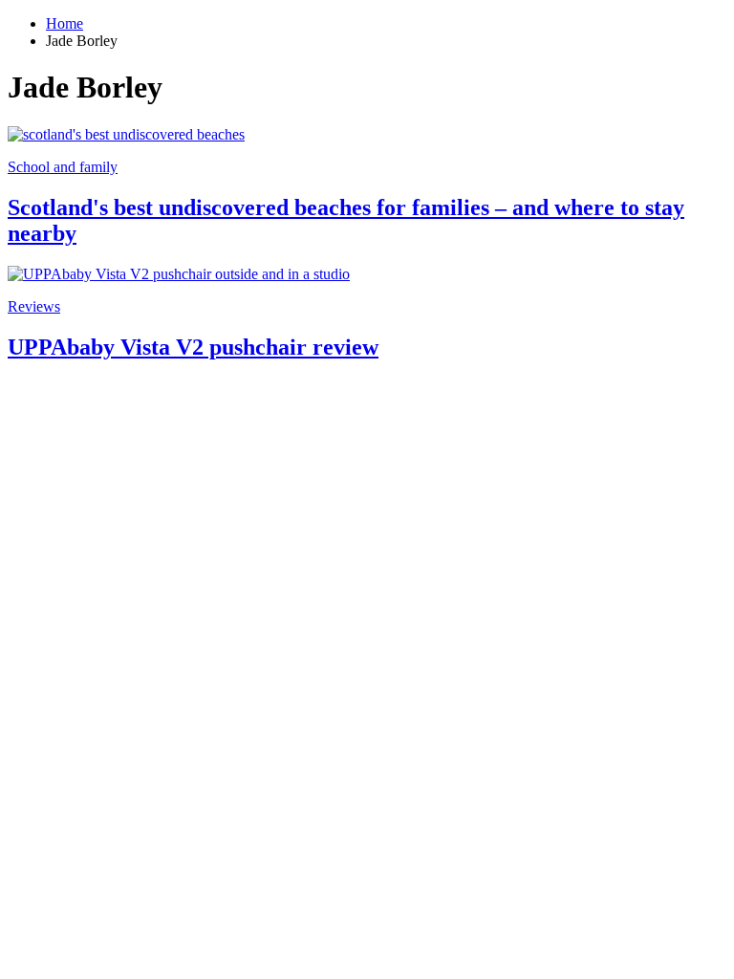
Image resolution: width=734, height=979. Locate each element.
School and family (63, 167)
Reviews (34, 306)
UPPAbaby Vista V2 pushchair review (193, 347)
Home (64, 23)
